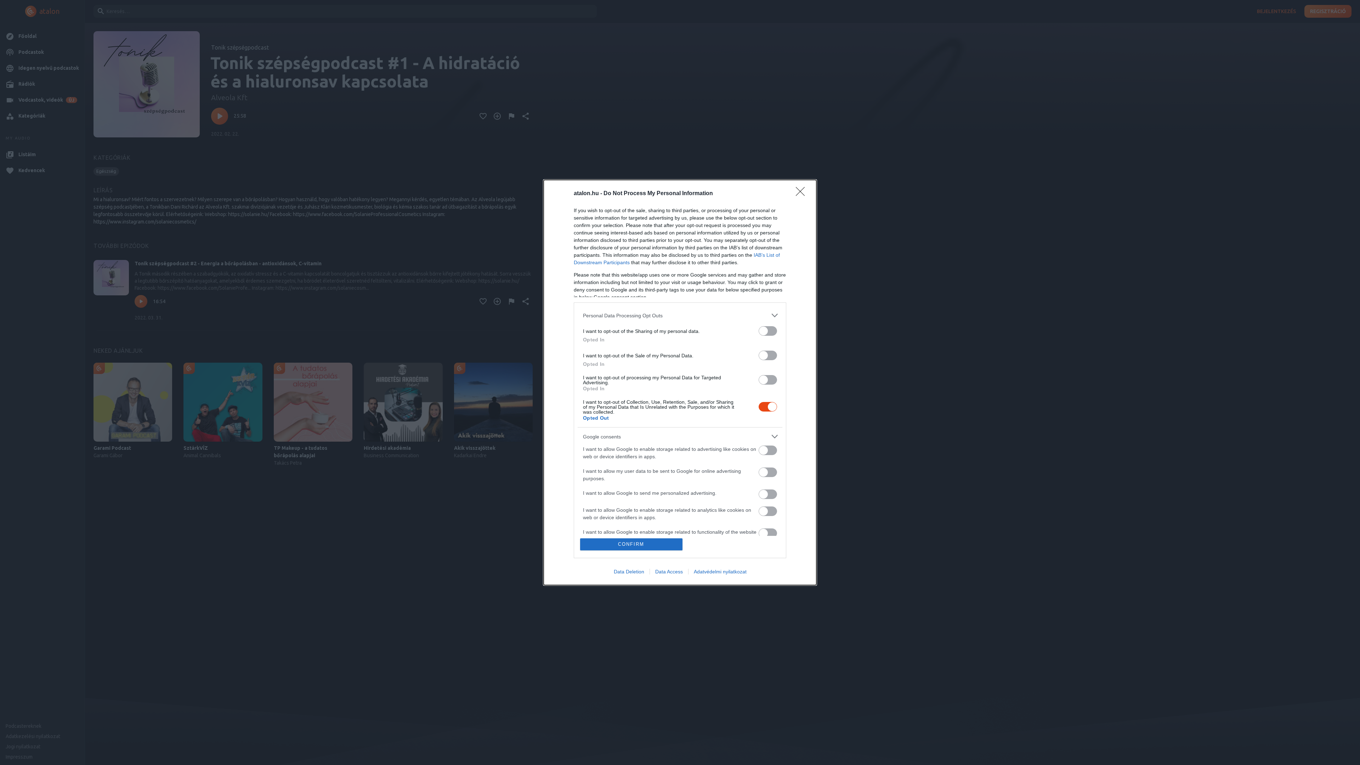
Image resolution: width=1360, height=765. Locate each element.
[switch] (768, 331)
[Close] (802, 193)
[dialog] (680, 382)
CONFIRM (631, 544)
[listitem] (680, 315)
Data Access (669, 571)
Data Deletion (629, 571)
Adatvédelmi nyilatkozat (720, 571)
